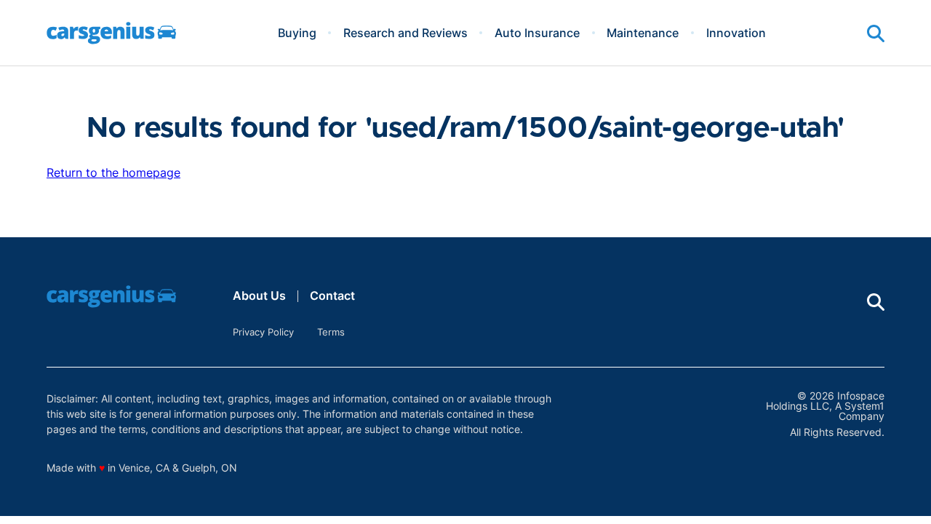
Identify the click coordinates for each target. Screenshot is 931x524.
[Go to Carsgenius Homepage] (111, 33)
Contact (332, 295)
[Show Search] (875, 33)
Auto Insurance (537, 32)
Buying (297, 32)
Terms (331, 332)
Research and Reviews (405, 32)
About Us (259, 295)
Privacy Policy (263, 332)
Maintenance (643, 32)
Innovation (736, 32)
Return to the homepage (113, 172)
